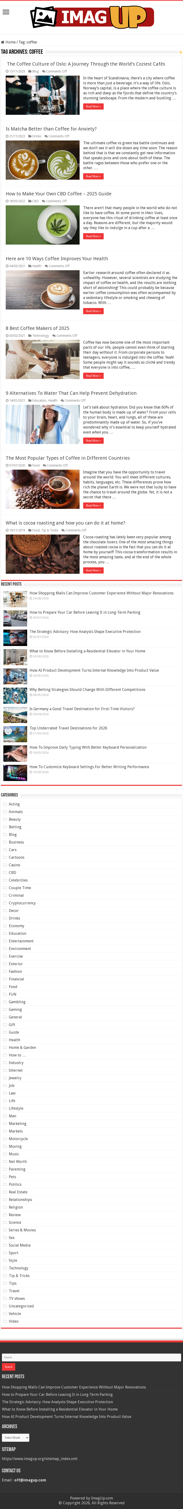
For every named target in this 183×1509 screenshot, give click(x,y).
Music (14, 1154)
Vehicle (15, 1313)
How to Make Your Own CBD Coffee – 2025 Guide (59, 194)
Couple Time (20, 888)
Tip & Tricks (49, 530)
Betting (15, 827)
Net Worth (18, 1161)
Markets (16, 1131)
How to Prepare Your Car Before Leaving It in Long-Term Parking (85, 612)
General (15, 1017)
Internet (16, 1070)
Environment (20, 948)
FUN (12, 994)
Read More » (93, 106)
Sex (12, 1237)
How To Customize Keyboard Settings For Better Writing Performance (89, 767)
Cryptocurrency (22, 903)
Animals (16, 812)
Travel (14, 1291)
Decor (14, 910)
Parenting (17, 1169)
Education (39, 400)
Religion (16, 1207)
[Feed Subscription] (180, 52)
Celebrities (18, 880)
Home (10, 42)
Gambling (17, 1002)
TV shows (17, 1298)
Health (36, 266)
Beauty (15, 819)
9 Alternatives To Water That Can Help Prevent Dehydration (71, 393)
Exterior (16, 964)
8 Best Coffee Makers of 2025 (37, 328)
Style (13, 1260)
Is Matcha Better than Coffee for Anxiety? (51, 129)
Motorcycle (18, 1139)
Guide (14, 1032)
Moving (15, 1146)
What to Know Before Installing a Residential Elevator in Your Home (87, 651)
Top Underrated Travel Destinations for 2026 (68, 728)
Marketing (17, 1123)
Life (12, 1101)
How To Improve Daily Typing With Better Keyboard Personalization (88, 747)
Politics (15, 1184)
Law (12, 1093)
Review (15, 1215)
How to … (17, 1055)
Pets (12, 1177)
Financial (16, 979)
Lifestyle (16, 1108)
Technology (40, 335)
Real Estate (18, 1192)
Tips (12, 1283)
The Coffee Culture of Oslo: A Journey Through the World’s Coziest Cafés (85, 64)
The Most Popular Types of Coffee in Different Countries (68, 458)
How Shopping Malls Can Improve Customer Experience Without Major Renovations (101, 593)
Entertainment (21, 941)
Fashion (15, 971)
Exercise (16, 956)
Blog (35, 71)
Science (15, 1222)
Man (12, 1116)
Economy (16, 926)
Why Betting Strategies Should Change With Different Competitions (87, 689)
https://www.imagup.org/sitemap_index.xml (39, 1458)
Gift (12, 1024)
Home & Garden (22, 1047)
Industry (16, 1063)
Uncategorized (21, 1306)
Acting (14, 804)
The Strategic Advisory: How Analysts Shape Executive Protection (85, 631)
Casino (14, 865)
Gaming (15, 1009)
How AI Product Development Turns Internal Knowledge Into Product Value (94, 670)
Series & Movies (22, 1230)
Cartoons (16, 857)
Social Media (19, 1245)
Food (36, 465)
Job (12, 1085)
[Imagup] (92, 16)
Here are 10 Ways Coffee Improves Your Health (57, 258)
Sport (13, 1253)
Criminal (16, 895)
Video (14, 1321)
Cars (12, 850)
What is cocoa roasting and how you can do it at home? (65, 523)
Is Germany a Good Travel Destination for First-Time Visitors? (82, 709)
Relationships (20, 1199)
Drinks (36, 136)
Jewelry (15, 1078)
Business (16, 842)
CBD (35, 201)
